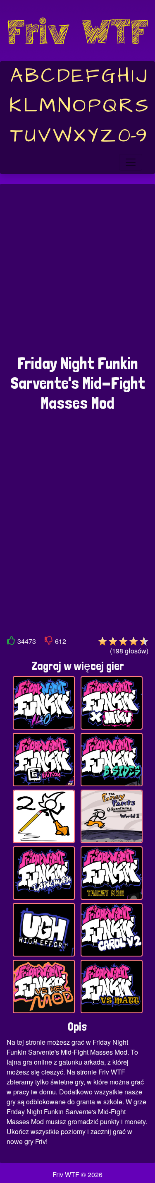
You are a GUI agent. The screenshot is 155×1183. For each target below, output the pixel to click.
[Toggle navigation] (130, 162)
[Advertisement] (77, 273)
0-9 (132, 135)
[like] (11, 642)
